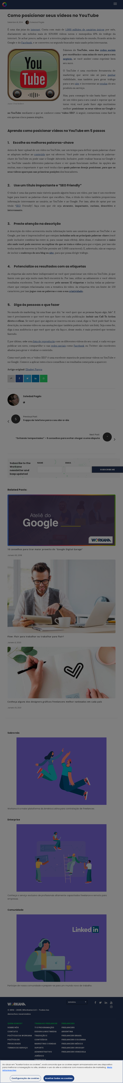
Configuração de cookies (25, 1078)
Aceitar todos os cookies (59, 1078)
